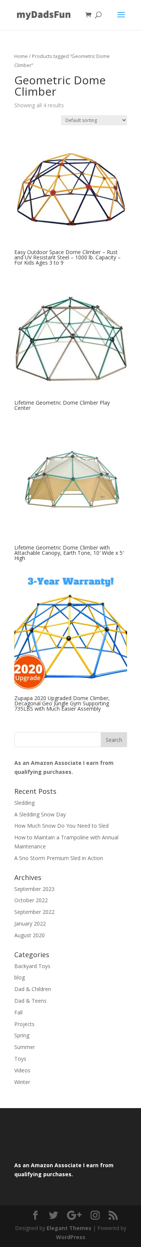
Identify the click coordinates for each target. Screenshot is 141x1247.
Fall (18, 1012)
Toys (20, 1058)
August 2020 (29, 935)
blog (19, 977)
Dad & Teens (30, 1000)
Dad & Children (32, 989)
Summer (24, 1047)
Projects (24, 1024)
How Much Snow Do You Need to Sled (61, 825)
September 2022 (34, 911)
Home (21, 56)
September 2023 (34, 888)
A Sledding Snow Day (40, 814)
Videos (22, 1070)
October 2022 (31, 900)
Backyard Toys (32, 966)
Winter (22, 1082)
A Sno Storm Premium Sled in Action (58, 858)
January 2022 (30, 923)
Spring (21, 1035)
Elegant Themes (69, 1228)
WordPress (70, 1237)
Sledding (24, 802)
